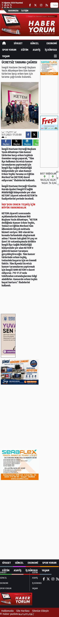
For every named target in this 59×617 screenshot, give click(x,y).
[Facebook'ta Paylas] (28, 134)
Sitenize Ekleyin (40, 610)
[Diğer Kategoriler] (55, 56)
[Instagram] (41, 5)
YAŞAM (6, 56)
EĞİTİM (24, 49)
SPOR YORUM (9, 49)
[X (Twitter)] (35, 5)
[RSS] (47, 5)
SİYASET (18, 43)
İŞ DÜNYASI (51, 49)
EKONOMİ (52, 43)
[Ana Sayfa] (4, 43)
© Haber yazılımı (9, 614)
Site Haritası (23, 610)
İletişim (24, 11)
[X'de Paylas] (34, 134)
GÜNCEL (34, 43)
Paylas (6, 144)
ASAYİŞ (36, 49)
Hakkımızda (13, 11)
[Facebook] (30, 5)
